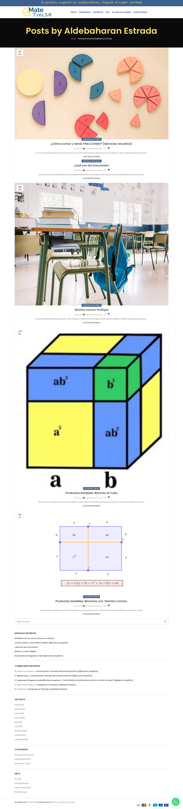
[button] (175, 801)
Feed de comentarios (23, 787)
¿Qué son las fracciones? (91, 165)
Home (73, 38)
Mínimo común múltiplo (91, 310)
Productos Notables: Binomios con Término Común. (91, 601)
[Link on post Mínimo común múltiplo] (91, 244)
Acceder (18, 779)
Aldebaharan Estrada (110, 31)
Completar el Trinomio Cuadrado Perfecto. (56, 684)
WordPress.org (21, 792)
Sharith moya (22, 676)
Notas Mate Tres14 (91, 488)
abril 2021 (18, 726)
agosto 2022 (20, 718)
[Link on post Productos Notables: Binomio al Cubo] (91, 408)
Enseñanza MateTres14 (91, 139)
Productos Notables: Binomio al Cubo (91, 493)
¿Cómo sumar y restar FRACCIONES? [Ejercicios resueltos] (91, 144)
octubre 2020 (20, 735)
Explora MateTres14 (23, 759)
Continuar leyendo (91, 157)
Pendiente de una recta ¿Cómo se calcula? (34, 638)
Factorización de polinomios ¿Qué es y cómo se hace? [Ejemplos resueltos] (98, 680)
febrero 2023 (20, 709)
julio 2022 (18, 722)
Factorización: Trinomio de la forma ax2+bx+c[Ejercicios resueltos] (67, 671)
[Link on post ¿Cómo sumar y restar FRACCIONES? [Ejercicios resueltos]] (91, 93)
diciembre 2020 (21, 731)
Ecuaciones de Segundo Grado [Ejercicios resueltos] (39, 656)
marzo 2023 (19, 705)
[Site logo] (37, 12)
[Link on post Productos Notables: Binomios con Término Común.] (91, 553)
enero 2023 (19, 713)
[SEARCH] (165, 621)
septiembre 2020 (21, 739)
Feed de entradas (21, 783)
